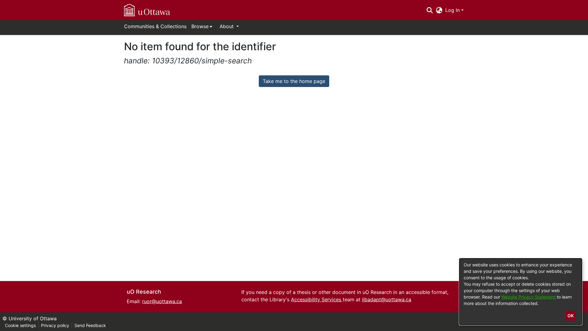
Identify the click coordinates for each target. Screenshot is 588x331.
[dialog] (520, 291)
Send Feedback (90, 325)
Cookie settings (20, 325)
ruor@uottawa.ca (162, 301)
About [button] (227, 26)
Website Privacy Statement (529, 296)
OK (570, 315)
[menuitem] (201, 26)
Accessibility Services (317, 299)
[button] (147, 10)
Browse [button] (200, 26)
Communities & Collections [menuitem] (155, 26)
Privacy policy (55, 325)
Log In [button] (453, 10)
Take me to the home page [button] (294, 81)
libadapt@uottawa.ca (386, 299)
